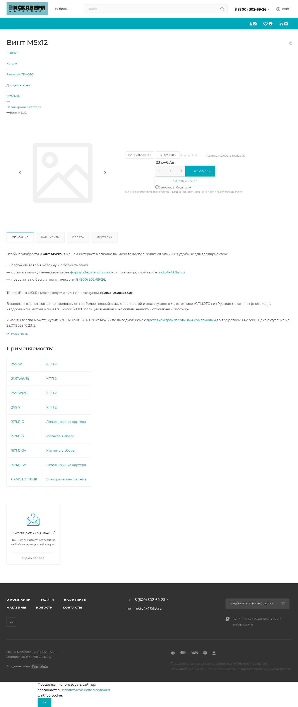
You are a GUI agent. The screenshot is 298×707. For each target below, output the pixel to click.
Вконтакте (11, 622)
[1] (181, 155)
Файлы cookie (243, 624)
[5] (196, 155)
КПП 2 (51, 364)
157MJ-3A (18, 450)
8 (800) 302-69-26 (250, 9)
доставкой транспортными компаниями (181, 320)
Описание (20, 237)
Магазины (16, 607)
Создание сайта (19, 666)
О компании (19, 599)
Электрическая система (66, 479)
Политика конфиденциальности (257, 618)
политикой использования (87, 690)
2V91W (16, 364)
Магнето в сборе (60, 436)
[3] (188, 155)
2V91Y (16, 407)
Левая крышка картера (66, 422)
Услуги (47, 599)
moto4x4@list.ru (171, 272)
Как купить (50, 237)
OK (45, 702)
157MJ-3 (17, 422)
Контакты (72, 607)
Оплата (78, 237)
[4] (192, 155)
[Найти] (222, 8)
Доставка (104, 237)
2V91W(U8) (20, 378)
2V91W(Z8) (20, 393)
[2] (185, 155)
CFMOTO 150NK (24, 479)
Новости (44, 607)
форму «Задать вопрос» (90, 272)
